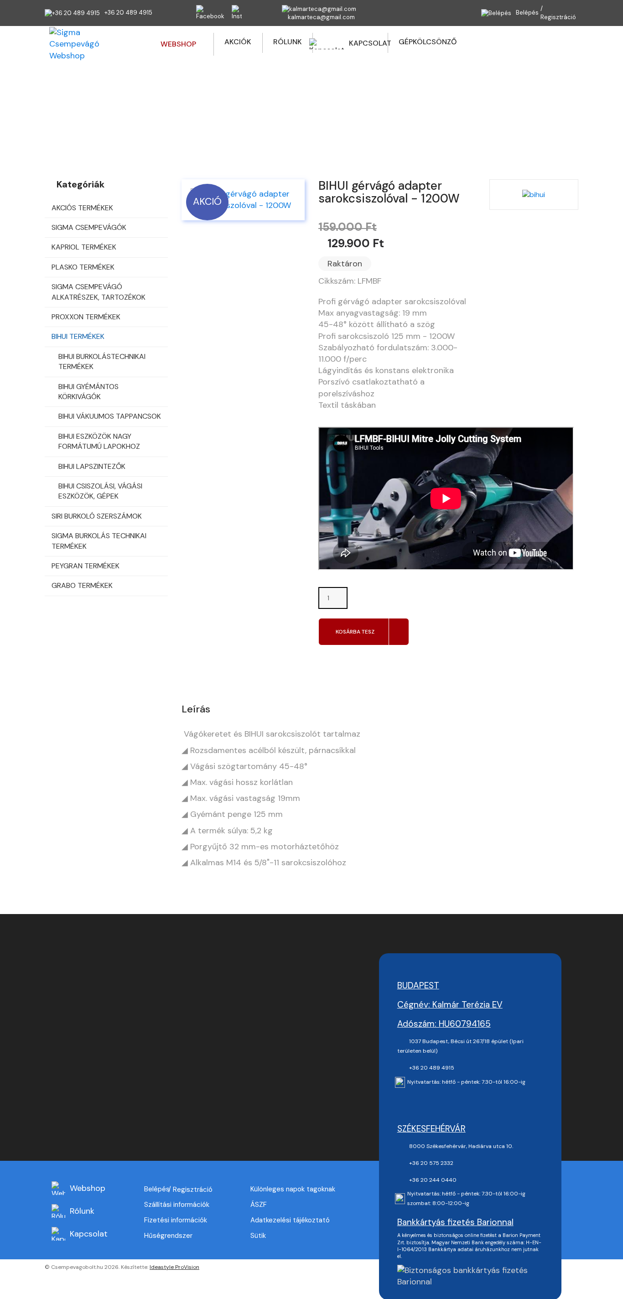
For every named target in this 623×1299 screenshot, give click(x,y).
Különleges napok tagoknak (292, 1189)
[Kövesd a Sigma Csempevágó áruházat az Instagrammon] (430, 1102)
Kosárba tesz (355, 631)
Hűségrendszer (168, 1235)
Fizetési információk (175, 1220)
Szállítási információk (176, 1204)
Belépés (157, 1189)
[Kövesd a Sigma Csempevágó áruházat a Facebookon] (408, 1102)
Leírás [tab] (196, 709)
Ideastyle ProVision (174, 1267)
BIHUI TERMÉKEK (283, 119)
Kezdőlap (171, 119)
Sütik (258, 1235)
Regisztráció (558, 17)
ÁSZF (258, 1204)
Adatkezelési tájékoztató (290, 1220)
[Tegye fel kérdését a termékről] (325, 662)
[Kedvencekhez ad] (354, 662)
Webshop (221, 119)
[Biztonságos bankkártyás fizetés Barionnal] (470, 1275)
